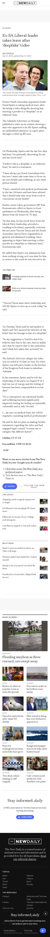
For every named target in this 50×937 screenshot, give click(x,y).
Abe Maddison (8, 53)
